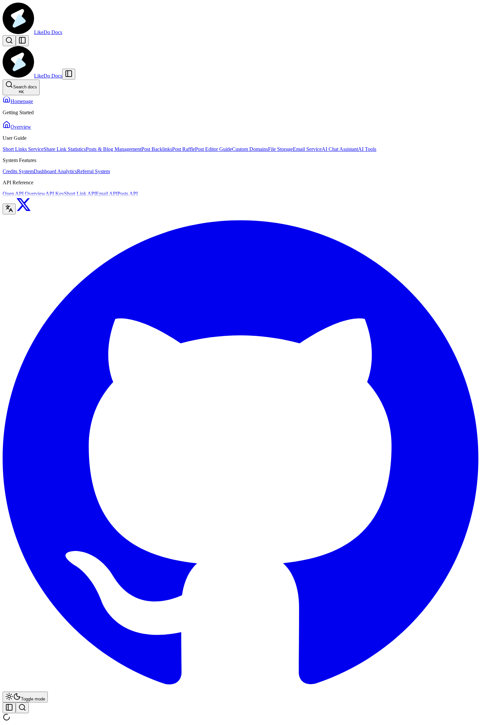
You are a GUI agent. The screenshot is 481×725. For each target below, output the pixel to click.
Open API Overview (24, 193)
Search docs (25, 89)
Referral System (93, 171)
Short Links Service (23, 149)
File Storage (280, 149)
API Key (54, 193)
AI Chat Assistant (340, 149)
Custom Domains (250, 149)
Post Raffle (183, 149)
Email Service (307, 149)
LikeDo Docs (48, 32)
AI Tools (367, 149)
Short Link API (80, 193)
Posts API (127, 193)
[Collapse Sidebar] (68, 74)
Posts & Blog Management (113, 149)
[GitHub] (240, 688)
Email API (106, 193)
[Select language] (9, 209)
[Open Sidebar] (22, 40)
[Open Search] (9, 40)
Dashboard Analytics (55, 171)
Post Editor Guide (213, 149)
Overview (20, 127)
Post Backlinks (156, 149)
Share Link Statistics (65, 149)
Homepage (21, 101)
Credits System (18, 171)
